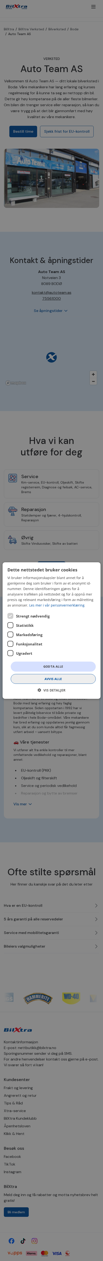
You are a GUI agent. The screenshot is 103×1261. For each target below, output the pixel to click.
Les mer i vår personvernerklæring (57, 605)
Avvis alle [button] (53, 679)
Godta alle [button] (53, 666)
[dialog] (52, 630)
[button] (51, 690)
